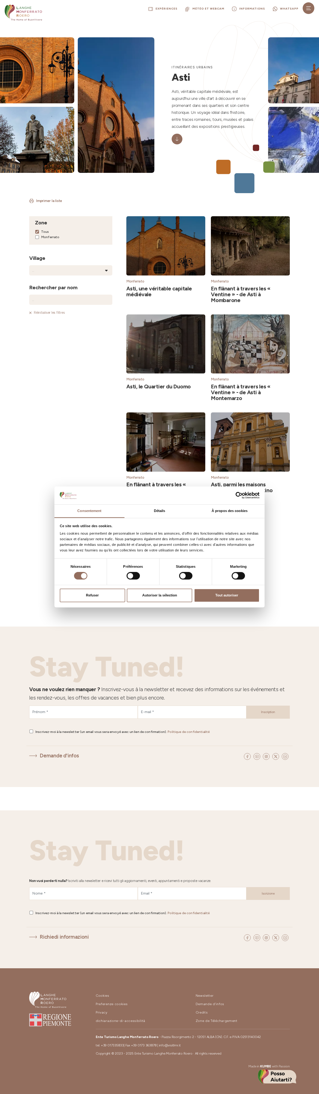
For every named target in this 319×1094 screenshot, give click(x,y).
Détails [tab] (159, 511)
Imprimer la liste (49, 201)
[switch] (133, 576)
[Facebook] (248, 756)
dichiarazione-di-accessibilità (120, 1021)
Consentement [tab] (89, 511)
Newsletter (205, 996)
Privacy (101, 1012)
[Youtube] (257, 756)
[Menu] (308, 8)
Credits (202, 1012)
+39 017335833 (112, 1045)
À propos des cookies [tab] (230, 511)
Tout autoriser (226, 595)
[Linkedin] (285, 756)
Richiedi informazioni (64, 937)
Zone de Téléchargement (216, 1021)
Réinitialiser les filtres (49, 312)
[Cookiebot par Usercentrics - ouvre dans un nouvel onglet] (239, 495)
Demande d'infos (59, 756)
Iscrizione (268, 893)
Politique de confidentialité (188, 732)
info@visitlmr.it (170, 1045)
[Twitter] (276, 756)
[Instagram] (267, 756)
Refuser (92, 595)
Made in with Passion (269, 1066)
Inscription (268, 712)
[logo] (23, 13)
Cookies (102, 996)
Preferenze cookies (112, 1004)
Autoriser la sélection (159, 595)
